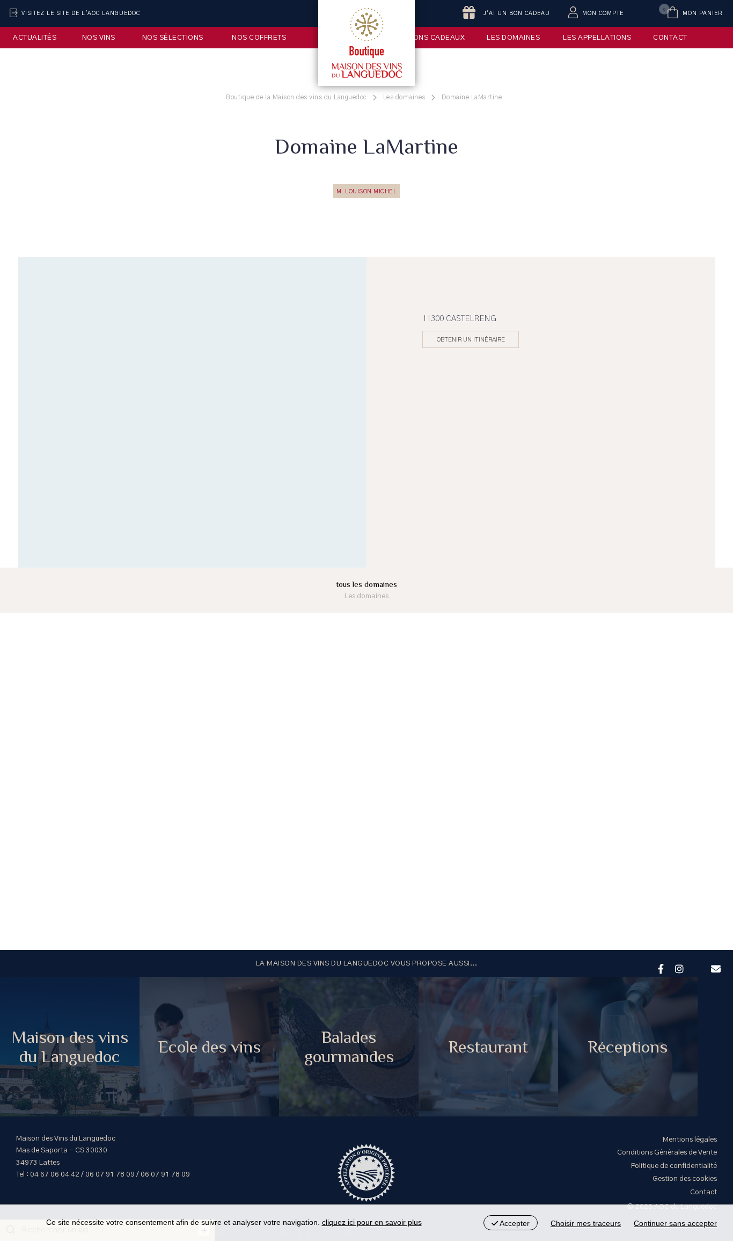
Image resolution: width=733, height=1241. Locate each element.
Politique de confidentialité (674, 1166)
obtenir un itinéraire (471, 339)
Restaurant (488, 1046)
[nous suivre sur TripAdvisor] (696, 962)
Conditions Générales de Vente (667, 1152)
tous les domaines (366, 589)
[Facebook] (659, 968)
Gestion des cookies (685, 1178)
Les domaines (513, 37)
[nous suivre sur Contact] (714, 968)
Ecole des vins (209, 1046)
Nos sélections (172, 37)
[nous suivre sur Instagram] (678, 968)
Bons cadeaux (436, 37)
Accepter (514, 1223)
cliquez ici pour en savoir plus (372, 1222)
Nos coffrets (259, 37)
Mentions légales (690, 1139)
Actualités (34, 37)
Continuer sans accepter (675, 1223)
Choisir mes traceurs (586, 1223)
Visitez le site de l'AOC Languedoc (80, 13)
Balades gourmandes (349, 1046)
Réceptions (628, 1046)
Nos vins (98, 37)
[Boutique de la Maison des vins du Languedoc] (366, 43)
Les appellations (597, 37)
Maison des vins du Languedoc (70, 1046)
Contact (670, 37)
